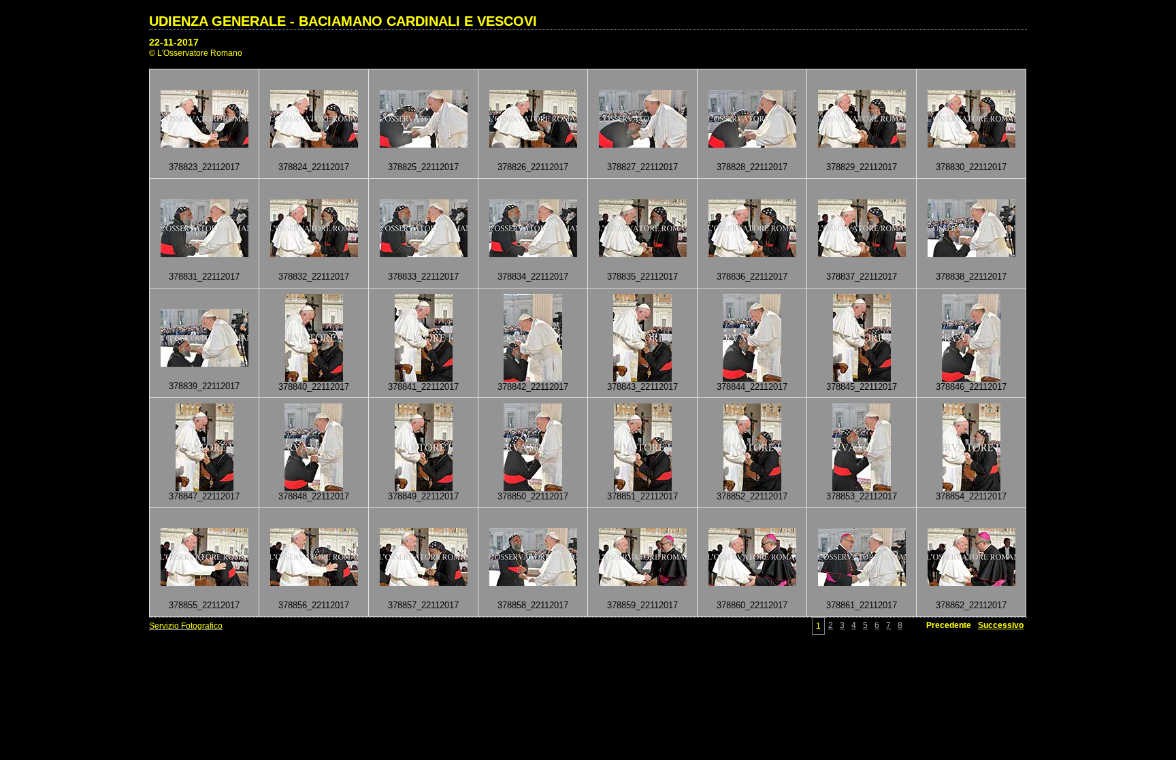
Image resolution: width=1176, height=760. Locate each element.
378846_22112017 (971, 387)
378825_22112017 (423, 167)
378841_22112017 (423, 387)
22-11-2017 (174, 42)
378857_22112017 (423, 605)
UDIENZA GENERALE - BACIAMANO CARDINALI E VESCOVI (343, 21)
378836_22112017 (752, 276)
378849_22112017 (423, 496)
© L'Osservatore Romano (195, 53)
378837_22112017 (861, 276)
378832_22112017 (313, 276)
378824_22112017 (313, 167)
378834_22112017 (532, 276)
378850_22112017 (532, 496)
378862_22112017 (971, 605)
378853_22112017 (861, 496)
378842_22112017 (532, 387)
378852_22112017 (752, 496)
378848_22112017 (313, 496)
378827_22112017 (642, 167)
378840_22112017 (313, 387)
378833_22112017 (423, 276)
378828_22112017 (752, 167)
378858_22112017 (532, 605)
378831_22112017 (204, 276)
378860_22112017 (752, 605)
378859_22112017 (642, 605)
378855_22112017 (204, 605)
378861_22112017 (861, 605)
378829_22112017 (861, 167)
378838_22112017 (971, 276)
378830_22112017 (971, 167)
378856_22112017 (313, 605)
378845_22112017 (861, 387)
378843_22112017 (642, 387)
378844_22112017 (752, 387)
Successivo (1001, 625)
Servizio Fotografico (186, 626)
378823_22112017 (204, 167)
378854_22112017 (971, 496)
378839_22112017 (204, 386)
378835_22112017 (642, 276)
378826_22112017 (532, 167)
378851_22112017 (642, 496)
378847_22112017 (204, 496)
